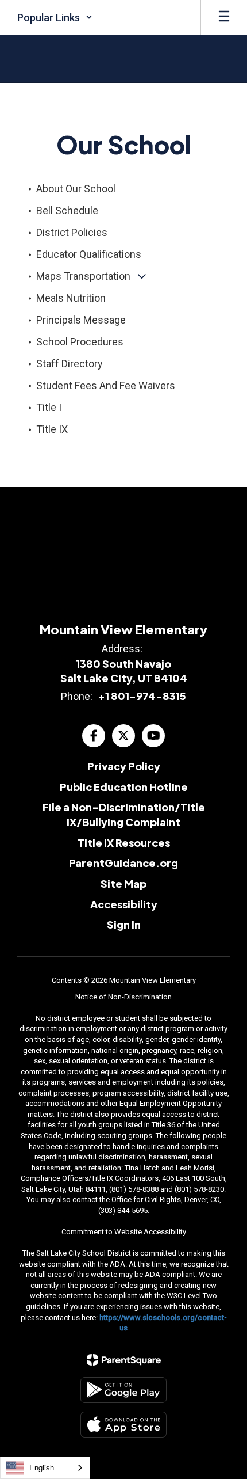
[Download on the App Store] (123, 1425)
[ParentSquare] (124, 1359)
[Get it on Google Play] (123, 1390)
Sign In (124, 924)
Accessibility (123, 904)
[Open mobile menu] (224, 17)
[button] (55, 17)
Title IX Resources (124, 842)
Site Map (123, 883)
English (41, 1467)
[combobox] (45, 1468)
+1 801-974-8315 (142, 695)
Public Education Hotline (124, 786)
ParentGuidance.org (123, 862)
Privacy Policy (123, 766)
